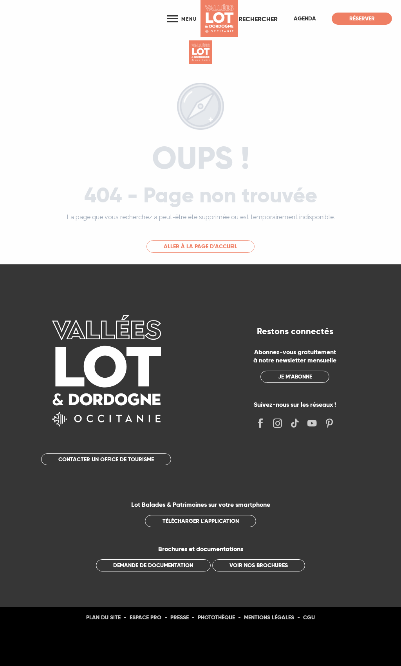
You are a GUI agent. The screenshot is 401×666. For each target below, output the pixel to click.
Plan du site (103, 617)
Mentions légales (269, 617)
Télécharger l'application (201, 520)
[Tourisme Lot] (219, 18)
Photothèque (216, 617)
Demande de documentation (153, 565)
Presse (179, 617)
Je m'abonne (295, 376)
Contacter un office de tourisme (106, 459)
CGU (309, 617)
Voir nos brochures (258, 565)
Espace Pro (145, 617)
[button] (258, 18)
